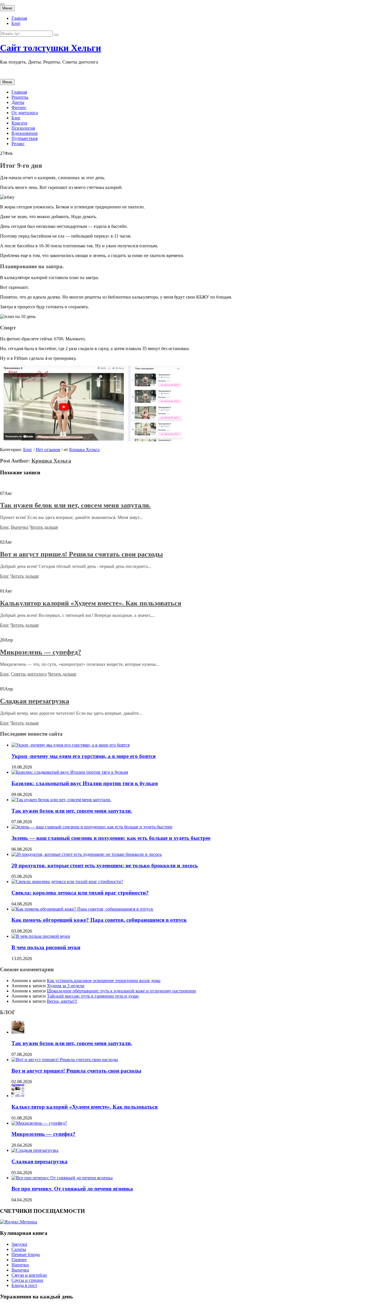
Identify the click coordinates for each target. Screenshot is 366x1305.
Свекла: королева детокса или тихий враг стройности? (80, 893)
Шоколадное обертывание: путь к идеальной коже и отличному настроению (121, 990)
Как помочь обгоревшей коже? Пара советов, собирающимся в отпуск (99, 920)
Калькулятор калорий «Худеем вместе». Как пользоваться (90, 603)
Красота (19, 123)
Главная (19, 18)
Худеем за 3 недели (65, 985)
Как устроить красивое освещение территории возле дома (103, 980)
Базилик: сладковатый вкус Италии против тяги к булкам (84, 783)
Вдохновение (24, 133)
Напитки (20, 1264)
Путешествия (24, 138)
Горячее (19, 1259)
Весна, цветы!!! (62, 1001)
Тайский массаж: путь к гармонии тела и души (93, 996)
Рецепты (19, 97)
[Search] (56, 35)
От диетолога (24, 112)
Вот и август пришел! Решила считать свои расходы (81, 554)
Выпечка (19, 527)
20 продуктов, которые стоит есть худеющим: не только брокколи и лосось (104, 865)
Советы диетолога (29, 674)
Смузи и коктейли (29, 1275)
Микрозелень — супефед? (40, 652)
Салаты (18, 1249)
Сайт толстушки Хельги (50, 48)
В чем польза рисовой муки (45, 947)
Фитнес (18, 107)
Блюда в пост (24, 1285)
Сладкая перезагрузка (34, 701)
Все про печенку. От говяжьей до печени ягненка (72, 1189)
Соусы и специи (27, 1280)
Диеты (17, 102)
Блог (16, 23)
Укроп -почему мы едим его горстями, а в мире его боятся (83, 756)
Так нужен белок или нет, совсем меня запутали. (75, 505)
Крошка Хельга (84, 449)
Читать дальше (43, 527)
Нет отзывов (48, 449)
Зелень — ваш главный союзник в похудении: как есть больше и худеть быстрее (110, 838)
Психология (23, 128)
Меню (7, 8)
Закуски (19, 1244)
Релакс (18, 143)
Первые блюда (25, 1254)
